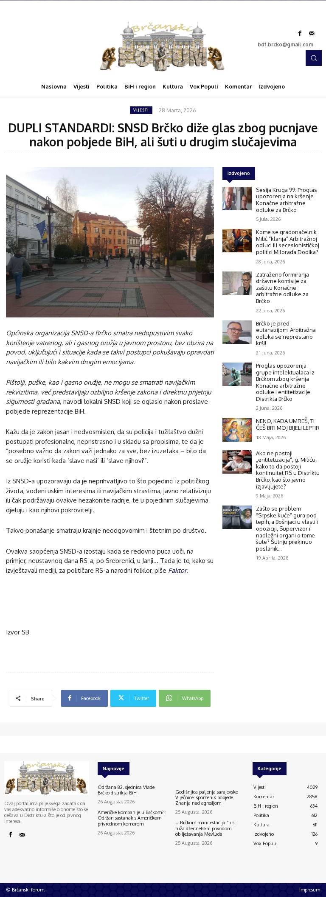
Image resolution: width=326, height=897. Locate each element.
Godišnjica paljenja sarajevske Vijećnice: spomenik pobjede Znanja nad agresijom (206, 797)
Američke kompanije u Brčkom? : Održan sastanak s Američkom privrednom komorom (132, 817)
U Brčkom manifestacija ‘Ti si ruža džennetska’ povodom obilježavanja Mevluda (205, 828)
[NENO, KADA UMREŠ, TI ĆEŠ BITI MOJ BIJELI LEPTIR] (237, 429)
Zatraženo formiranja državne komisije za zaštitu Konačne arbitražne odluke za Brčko (282, 287)
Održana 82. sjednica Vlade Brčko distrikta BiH (126, 790)
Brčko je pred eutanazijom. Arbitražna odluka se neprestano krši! (286, 333)
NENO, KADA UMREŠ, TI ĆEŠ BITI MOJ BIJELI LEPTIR (288, 424)
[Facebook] (300, 34)
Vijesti (141, 110)
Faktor (177, 570)
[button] (314, 58)
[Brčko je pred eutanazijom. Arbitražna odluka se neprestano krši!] (237, 332)
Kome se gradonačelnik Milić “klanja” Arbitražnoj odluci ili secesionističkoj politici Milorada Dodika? (287, 242)
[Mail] (312, 34)
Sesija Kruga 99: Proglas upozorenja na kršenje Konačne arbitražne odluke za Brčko (286, 199)
